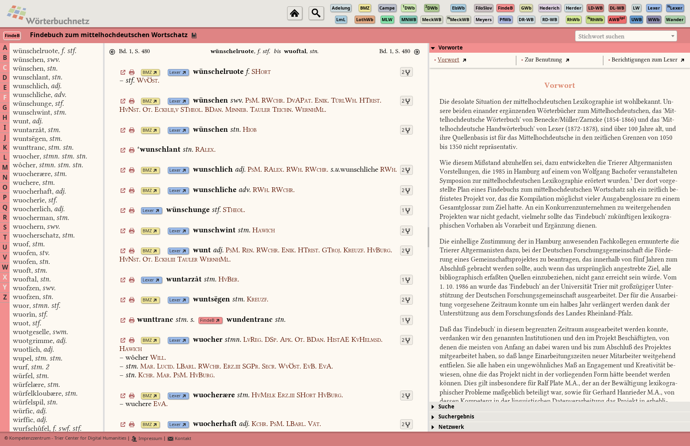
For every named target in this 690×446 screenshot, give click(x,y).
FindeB (207, 320)
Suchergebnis (456, 416)
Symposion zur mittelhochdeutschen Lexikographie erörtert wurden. (536, 180)
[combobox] (626, 36)
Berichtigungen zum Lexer (645, 59)
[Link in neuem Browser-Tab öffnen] (155, 72)
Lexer (175, 72)
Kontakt (182, 439)
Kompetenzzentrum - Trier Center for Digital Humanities (67, 439)
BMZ (147, 72)
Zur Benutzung (543, 59)
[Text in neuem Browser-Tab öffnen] (464, 59)
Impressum (149, 439)
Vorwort (448, 59)
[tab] (559, 48)
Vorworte (450, 48)
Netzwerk (451, 427)
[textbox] (626, 36)
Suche (446, 406)
